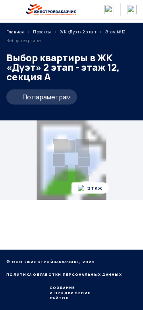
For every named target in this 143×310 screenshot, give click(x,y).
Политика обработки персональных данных (64, 274)
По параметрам (47, 97)
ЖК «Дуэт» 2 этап (78, 32)
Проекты (42, 32)
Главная (15, 32)
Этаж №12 (115, 32)
